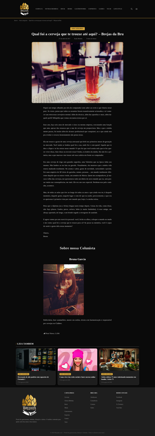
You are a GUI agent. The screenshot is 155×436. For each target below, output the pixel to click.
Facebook (119, 397)
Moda (70, 9)
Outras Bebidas (51, 9)
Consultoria (93, 401)
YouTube (119, 408)
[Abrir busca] (132, 9)
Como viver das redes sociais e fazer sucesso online (77, 377)
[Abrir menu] (136, 9)
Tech (109, 9)
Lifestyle (118, 9)
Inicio (16, 20)
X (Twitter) (119, 404)
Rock (63, 9)
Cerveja (39, 9)
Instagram (119, 401)
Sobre (92, 408)
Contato (92, 404)
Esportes (92, 9)
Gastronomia (80, 9)
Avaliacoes (93, 397)
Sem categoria (23, 20)
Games (101, 9)
